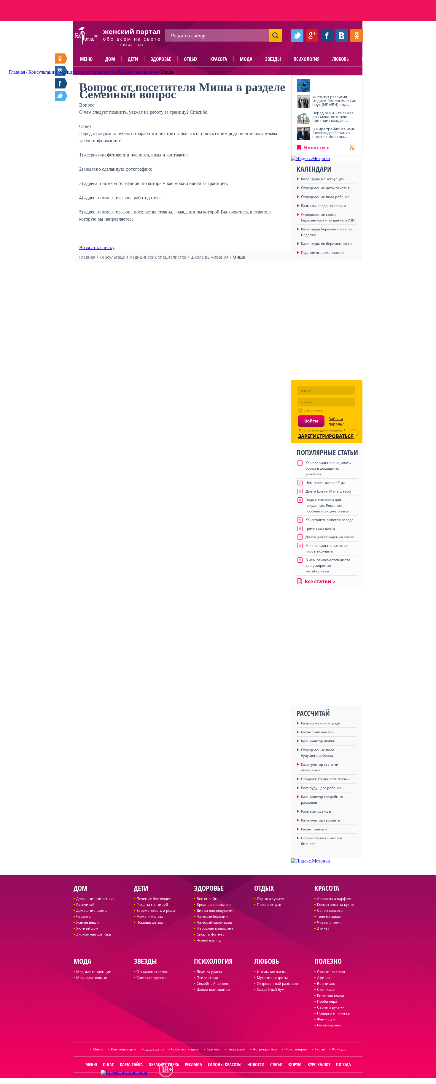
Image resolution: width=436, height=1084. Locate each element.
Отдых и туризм (270, 898)
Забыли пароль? (336, 421)
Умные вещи (87, 922)
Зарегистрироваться (326, 436)
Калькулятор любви (318, 740)
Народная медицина (215, 928)
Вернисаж (326, 983)
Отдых (191, 59)
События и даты (185, 1049)
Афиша (323, 977)
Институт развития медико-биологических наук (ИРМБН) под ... (334, 100)
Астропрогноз (265, 1049)
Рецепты (83, 916)
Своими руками (331, 1007)
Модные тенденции (94, 971)
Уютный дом (87, 928)
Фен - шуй (326, 1019)
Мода (246, 59)
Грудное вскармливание (322, 252)
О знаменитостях (151, 971)
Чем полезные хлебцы (325, 482)
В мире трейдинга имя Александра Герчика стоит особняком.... (333, 132)
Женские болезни (212, 916)
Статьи (276, 1064)
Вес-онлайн (207, 898)
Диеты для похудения (216, 910)
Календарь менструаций (323, 178)
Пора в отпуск (269, 904)
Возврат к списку (96, 247)
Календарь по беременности (326, 243)
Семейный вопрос (213, 983)
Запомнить (313, 410)
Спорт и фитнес (210, 934)
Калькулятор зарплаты (320, 820)
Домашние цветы (91, 910)
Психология (306, 59)
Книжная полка (330, 995)
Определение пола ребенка (325, 196)
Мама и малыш (149, 916)
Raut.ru (199, 1081)
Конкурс (339, 1049)
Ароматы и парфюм (334, 898)
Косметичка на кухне (335, 904)
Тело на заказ (329, 916)
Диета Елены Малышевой (328, 491)
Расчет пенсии (314, 829)
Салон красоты (330, 910)
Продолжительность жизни (325, 778)
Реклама (193, 1064)
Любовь (340, 59)
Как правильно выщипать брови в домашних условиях (328, 468)
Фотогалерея (295, 1049)
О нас (108, 1064)
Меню (86, 59)
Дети (133, 59)
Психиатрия (207, 977)
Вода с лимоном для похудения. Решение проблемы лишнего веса (327, 505)
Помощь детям (149, 922)
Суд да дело (153, 1049)
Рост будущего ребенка (321, 787)
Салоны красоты (224, 1064)
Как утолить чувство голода (329, 519)
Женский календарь (214, 922)
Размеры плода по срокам (323, 205)
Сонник (213, 1049)
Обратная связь (164, 1064)
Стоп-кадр (326, 989)
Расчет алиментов (317, 732)
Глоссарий (236, 1049)
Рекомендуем (329, 1025)
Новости (314, 147)
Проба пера (327, 1001)
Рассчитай (85, 904)
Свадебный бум (270, 989)
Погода (343, 1064)
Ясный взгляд (209, 940)
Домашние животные (95, 898)
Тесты (320, 1049)
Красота (218, 59)
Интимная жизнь (272, 971)
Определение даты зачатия (325, 187)
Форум (295, 1064)
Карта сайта (131, 1064)
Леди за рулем (209, 971)
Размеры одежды (316, 811)
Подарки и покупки (333, 1013)
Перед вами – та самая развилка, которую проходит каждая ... (333, 116)
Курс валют (319, 1064)
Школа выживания (213, 989)
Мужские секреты (272, 977)
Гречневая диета (320, 528)
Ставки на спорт (331, 971)
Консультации (123, 1049)
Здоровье (161, 59)
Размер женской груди (320, 723)
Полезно (371, 59)
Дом (110, 59)
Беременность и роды (155, 910)
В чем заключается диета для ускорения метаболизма (327, 565)
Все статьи (318, 581)
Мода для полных (91, 977)
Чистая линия (329, 922)
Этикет (323, 928)
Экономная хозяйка (93, 934)
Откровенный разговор (277, 983)
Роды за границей (152, 904)
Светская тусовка (151, 977)
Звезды (273, 59)
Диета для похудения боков (329, 536)
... (313, 80)
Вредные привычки (214, 904)
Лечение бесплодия (153, 898)
